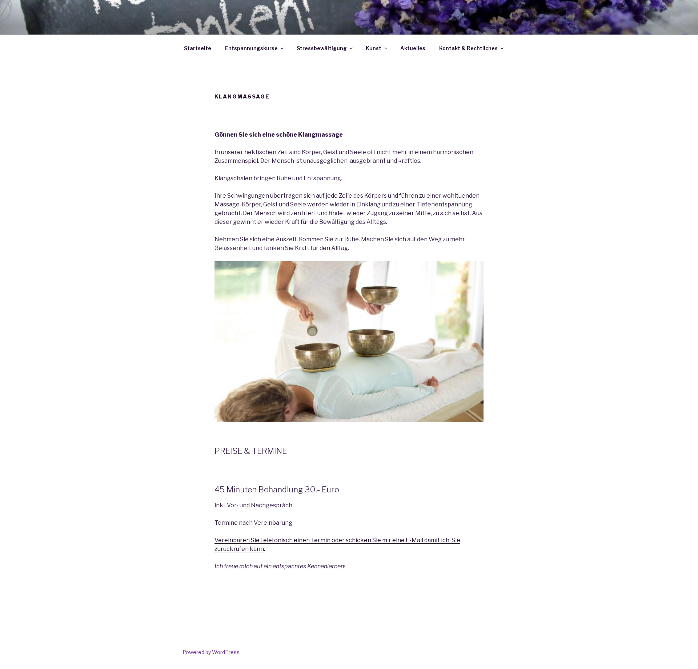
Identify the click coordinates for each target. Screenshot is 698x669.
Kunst (373, 48)
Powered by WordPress (211, 652)
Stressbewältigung (322, 48)
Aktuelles (412, 48)
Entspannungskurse (251, 48)
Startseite (197, 48)
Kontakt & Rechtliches (468, 48)
